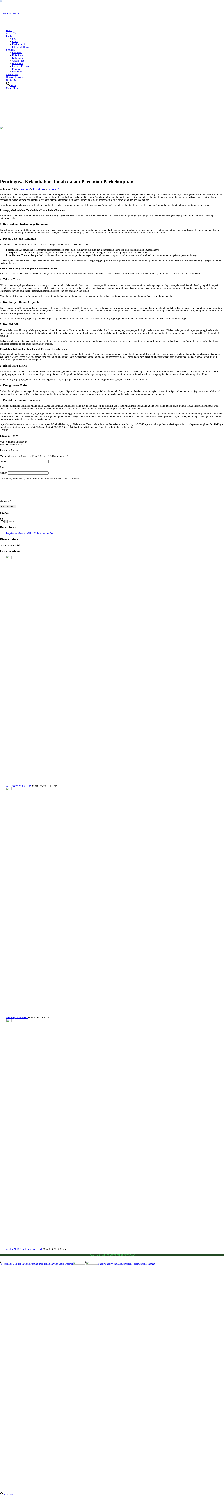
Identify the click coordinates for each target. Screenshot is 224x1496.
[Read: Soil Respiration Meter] (9, 789)
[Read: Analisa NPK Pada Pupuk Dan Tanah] (9, 1021)
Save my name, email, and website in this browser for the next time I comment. (41, 478)
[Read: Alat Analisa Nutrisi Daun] (9, 558)
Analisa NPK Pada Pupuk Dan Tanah (24, 1249)
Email (3, 467)
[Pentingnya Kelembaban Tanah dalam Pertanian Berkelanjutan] (64, 129)
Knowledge (38, 189)
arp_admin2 (53, 189)
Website (4, 473)
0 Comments (24, 189)
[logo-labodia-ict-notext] (11, 13)
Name (4, 461)
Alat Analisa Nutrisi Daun (18, 786)
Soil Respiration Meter (17, 1017)
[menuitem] (115, 30)
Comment (5, 501)
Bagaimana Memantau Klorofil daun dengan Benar (30, 533)
